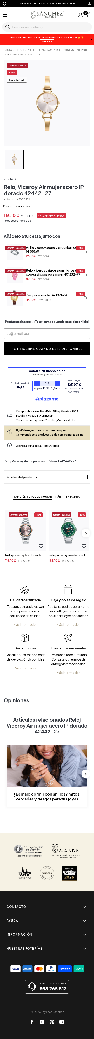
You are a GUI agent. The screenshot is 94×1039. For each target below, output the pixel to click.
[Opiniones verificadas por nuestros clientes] (28, 851)
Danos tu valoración (16, 206)
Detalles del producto (47, 477)
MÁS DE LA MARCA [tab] (67, 496)
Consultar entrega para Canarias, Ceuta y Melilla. (46, 420)
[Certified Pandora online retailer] (47, 873)
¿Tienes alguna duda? (37, 445)
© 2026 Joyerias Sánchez (47, 1012)
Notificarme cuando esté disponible (47, 348)
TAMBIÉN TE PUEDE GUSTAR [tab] (33, 496)
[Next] (86, 533)
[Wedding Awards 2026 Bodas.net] (69, 873)
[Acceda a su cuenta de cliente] (80, 15)
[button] (41, 546)
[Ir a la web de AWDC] (24, 873)
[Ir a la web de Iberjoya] (66, 851)
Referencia (11, 199)
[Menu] (5, 15)
